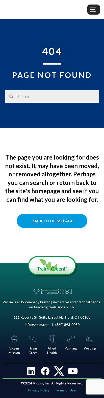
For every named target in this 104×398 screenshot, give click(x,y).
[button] (31, 371)
